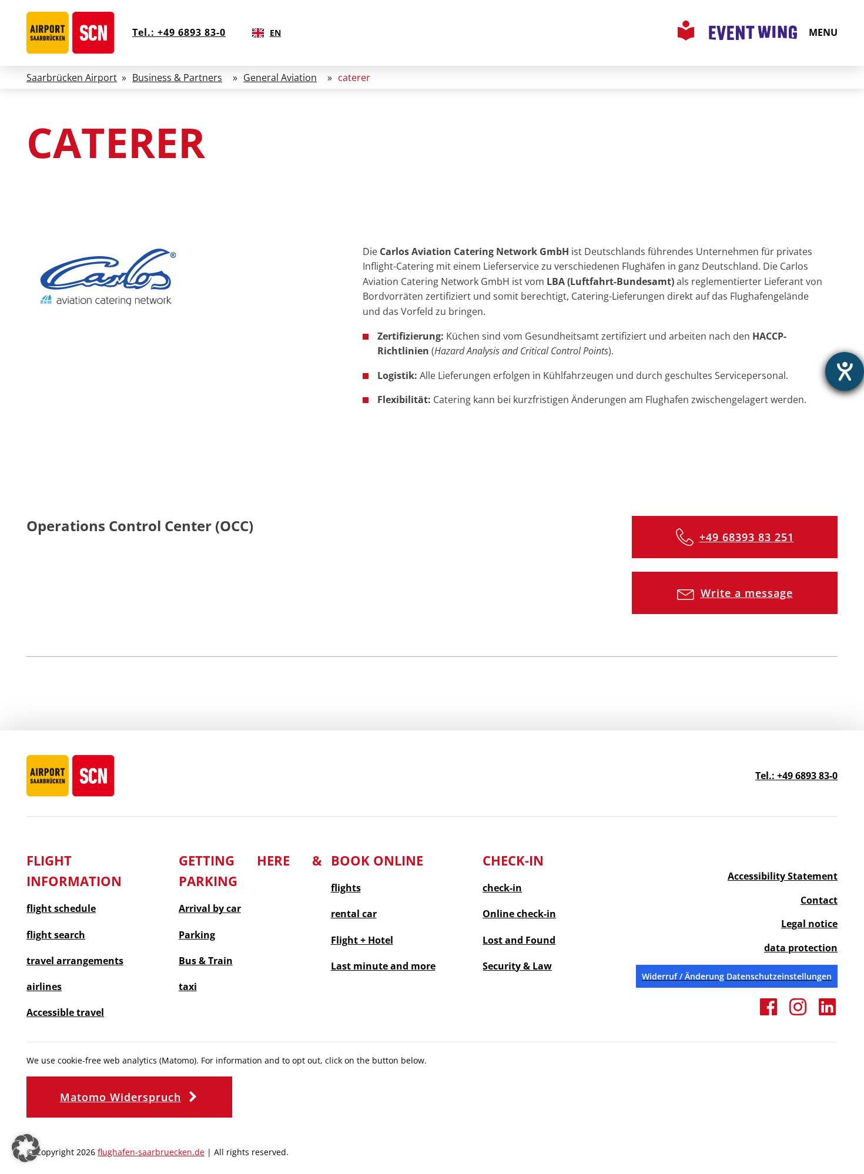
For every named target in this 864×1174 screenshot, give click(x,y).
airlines (44, 986)
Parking (197, 935)
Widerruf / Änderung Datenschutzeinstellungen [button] (737, 976)
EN (275, 32)
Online (519, 914)
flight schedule (61, 908)
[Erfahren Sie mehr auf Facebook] (768, 1013)
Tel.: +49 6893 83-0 (179, 32)
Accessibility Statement (783, 876)
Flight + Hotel (362, 940)
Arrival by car (210, 908)
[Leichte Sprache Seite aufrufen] (686, 37)
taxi (188, 986)
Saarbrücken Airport (71, 77)
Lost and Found (519, 940)
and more (383, 966)
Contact (819, 900)
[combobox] (266, 33)
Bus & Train (206, 961)
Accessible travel (65, 1012)
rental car (354, 914)
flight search (55, 935)
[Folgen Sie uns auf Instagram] (798, 1013)
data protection (801, 947)
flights (346, 888)
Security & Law (517, 966)
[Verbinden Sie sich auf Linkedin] (827, 1013)
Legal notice (809, 923)
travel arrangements (74, 961)
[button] (735, 537)
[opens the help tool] (844, 371)
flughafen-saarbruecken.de (151, 1152)
